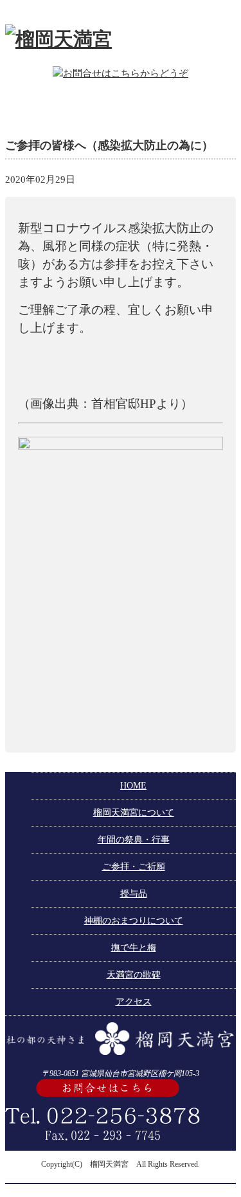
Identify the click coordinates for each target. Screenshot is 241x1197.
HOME (133, 785)
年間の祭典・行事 (134, 840)
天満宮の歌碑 (134, 975)
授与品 (133, 894)
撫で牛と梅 (133, 948)
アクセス (134, 1002)
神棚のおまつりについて (133, 921)
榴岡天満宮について (133, 813)
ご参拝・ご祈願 (133, 867)
